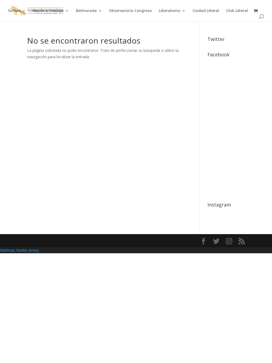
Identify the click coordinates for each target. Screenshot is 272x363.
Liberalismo (169, 11)
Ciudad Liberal (206, 11)
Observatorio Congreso (130, 11)
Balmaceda (86, 11)
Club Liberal (237, 11)
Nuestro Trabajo (48, 11)
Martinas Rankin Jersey (19, 250)
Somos (14, 11)
